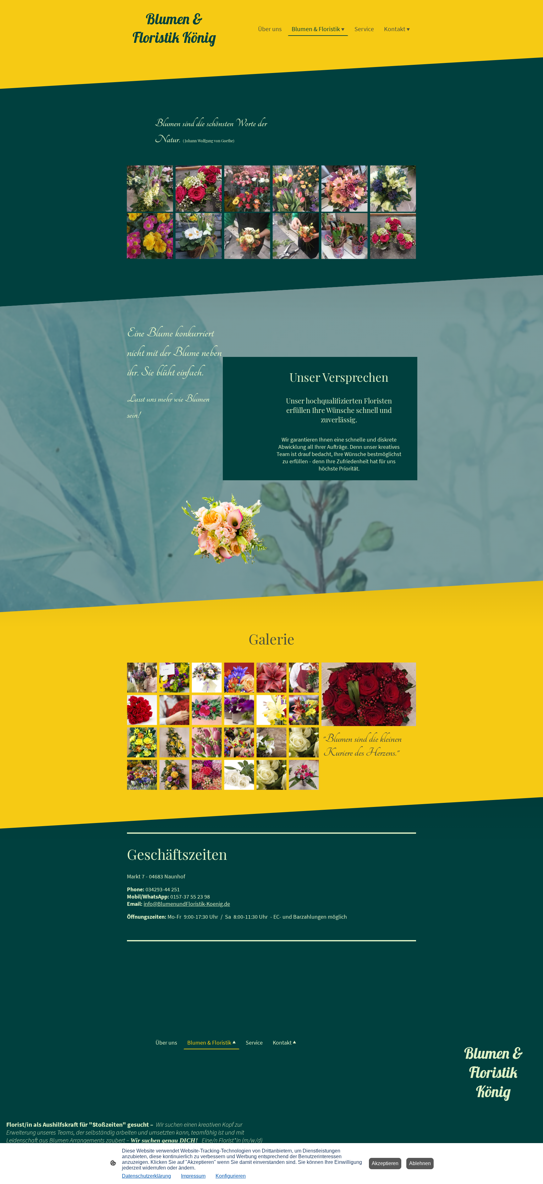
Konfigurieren (231, 1176)
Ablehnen (420, 1163)
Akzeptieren (385, 1163)
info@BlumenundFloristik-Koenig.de (187, 903)
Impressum (193, 1176)
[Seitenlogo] (174, 52)
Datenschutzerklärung (146, 1176)
